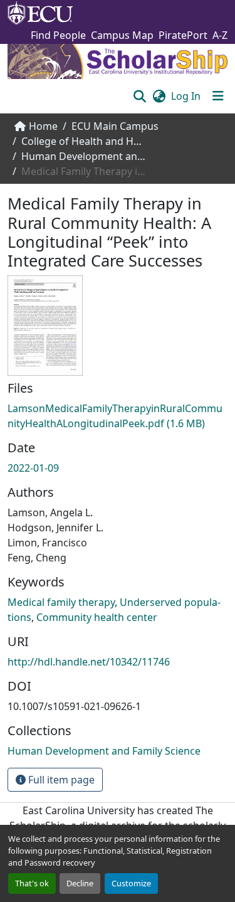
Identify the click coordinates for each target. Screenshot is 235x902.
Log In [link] (186, 96)
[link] (117, 416)
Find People (58, 35)
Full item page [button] (60, 780)
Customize (131, 883)
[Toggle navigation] (218, 96)
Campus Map (122, 35)
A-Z (219, 35)
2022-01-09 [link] (33, 468)
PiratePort (183, 35)
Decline (79, 883)
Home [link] (43, 126)
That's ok (32, 883)
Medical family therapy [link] (61, 602)
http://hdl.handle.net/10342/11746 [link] (89, 662)
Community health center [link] (96, 617)
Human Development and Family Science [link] (84, 156)
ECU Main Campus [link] (115, 126)
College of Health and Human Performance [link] (84, 141)
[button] (139, 95)
